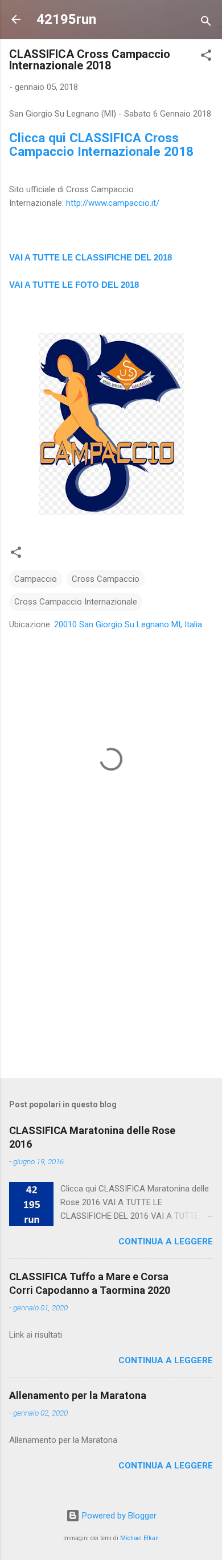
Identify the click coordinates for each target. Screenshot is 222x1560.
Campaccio (35, 579)
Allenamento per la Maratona (77, 1395)
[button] (206, 57)
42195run (66, 19)
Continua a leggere (165, 1241)
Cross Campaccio (105, 579)
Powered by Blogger (118, 1516)
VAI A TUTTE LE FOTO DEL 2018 (74, 284)
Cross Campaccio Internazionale (75, 602)
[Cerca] (206, 23)
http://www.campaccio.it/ (112, 203)
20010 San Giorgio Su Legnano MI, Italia (128, 624)
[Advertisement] (111, 980)
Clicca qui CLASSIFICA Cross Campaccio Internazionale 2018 (101, 144)
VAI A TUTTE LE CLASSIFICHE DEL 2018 (90, 257)
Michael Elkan (139, 1538)
